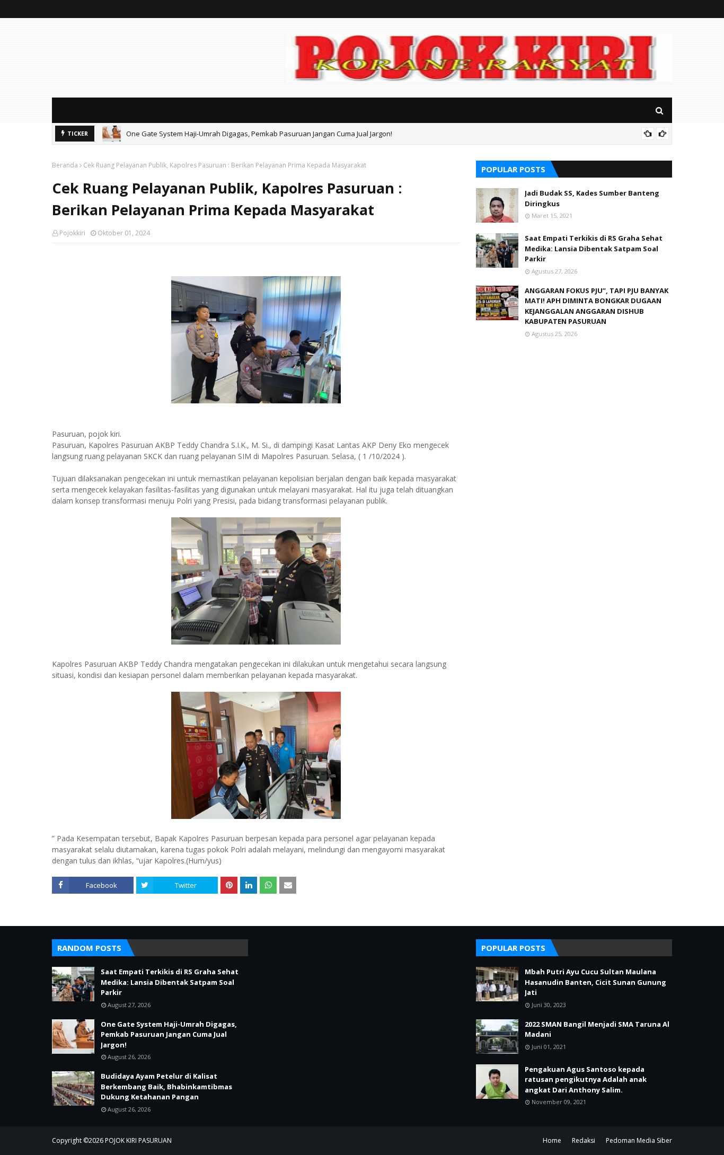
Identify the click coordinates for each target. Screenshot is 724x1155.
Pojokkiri (72, 232)
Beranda (65, 165)
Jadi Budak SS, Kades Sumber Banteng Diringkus (592, 198)
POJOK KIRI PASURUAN (138, 1140)
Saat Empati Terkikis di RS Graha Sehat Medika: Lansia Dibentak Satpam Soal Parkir (594, 248)
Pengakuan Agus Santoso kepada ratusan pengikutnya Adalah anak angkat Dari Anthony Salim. (586, 1079)
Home (552, 1140)
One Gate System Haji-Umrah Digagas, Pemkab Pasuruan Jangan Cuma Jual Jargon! (259, 133)
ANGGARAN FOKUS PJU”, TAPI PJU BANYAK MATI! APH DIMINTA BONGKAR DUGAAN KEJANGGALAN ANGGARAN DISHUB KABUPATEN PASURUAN (596, 306)
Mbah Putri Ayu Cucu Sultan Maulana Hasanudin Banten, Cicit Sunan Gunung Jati (595, 982)
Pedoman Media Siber (639, 1140)
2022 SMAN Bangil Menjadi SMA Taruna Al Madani (597, 1029)
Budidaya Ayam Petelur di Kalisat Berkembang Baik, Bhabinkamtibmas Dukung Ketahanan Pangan (166, 1086)
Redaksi (583, 1140)
